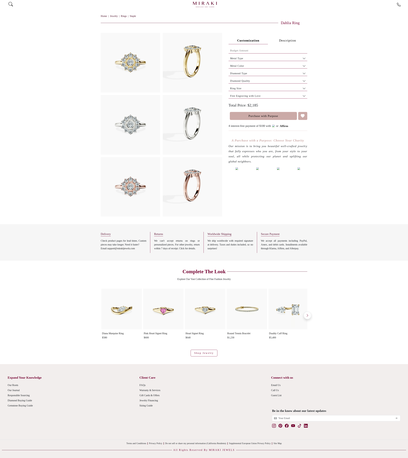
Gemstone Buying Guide (20, 405)
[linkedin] (306, 426)
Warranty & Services (149, 390)
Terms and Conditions (136, 443)
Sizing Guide (146, 405)
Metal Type (236, 58)
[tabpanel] (268, 73)
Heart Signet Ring (195, 333)
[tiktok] (299, 426)
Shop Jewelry (204, 353)
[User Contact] (399, 5)
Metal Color (237, 66)
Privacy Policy (155, 443)
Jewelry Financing (148, 400)
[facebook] (287, 426)
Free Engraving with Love (245, 96)
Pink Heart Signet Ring (155, 333)
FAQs (142, 385)
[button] (161, 123)
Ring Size (235, 88)
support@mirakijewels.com (121, 248)
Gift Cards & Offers (149, 395)
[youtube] (293, 426)
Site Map (277, 443)
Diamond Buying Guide (20, 400)
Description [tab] (287, 40)
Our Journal (14, 390)
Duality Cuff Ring (278, 333)
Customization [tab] (248, 40)
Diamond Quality (240, 81)
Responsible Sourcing (19, 395)
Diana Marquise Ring (113, 333)
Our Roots (13, 385)
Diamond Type (238, 73)
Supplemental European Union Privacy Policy (250, 443)
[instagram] (274, 426)
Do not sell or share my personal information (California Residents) (195, 443)
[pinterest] (280, 426)
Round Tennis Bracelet (238, 333)
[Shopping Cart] (405, 4)
